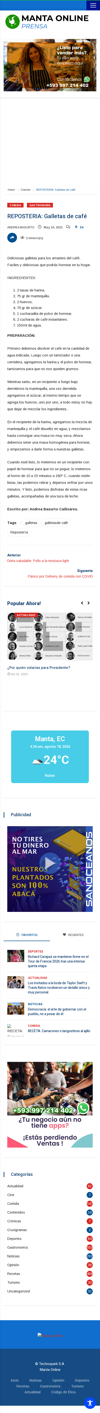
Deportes (35, 951)
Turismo (13, 1282)
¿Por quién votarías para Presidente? (38, 667)
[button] (84, 605)
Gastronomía (39, 205)
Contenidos (16, 1212)
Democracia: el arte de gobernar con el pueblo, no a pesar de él (57, 1012)
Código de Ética (63, 1392)
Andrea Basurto (20, 227)
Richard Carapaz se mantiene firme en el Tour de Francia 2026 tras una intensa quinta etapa (58, 961)
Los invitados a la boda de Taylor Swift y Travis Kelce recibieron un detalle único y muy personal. (59, 988)
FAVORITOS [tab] (29, 935)
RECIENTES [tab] (75, 935)
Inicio (15, 1380)
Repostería (19, 532)
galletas (31, 523)
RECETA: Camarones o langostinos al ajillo (59, 1031)
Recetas (13, 1274)
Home (11, 189)
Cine (10, 1195)
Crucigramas (17, 1230)
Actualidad (26, 615)
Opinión (13, 1265)
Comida (25, 189)
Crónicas (14, 1221)
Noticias (35, 1004)
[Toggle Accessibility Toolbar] (90, 1403)
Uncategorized (18, 1291)
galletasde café (56, 523)
